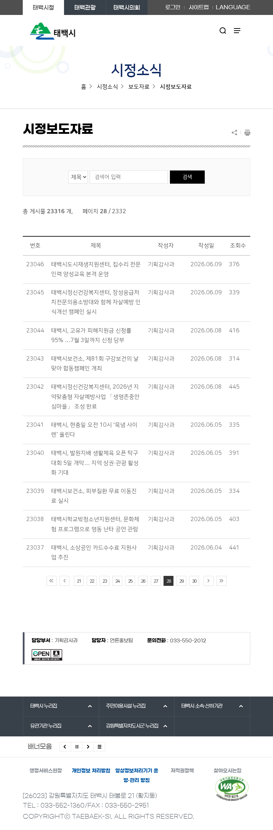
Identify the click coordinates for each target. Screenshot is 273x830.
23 (104, 581)
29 (181, 581)
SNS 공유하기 (236, 132)
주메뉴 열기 (237, 30)
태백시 (43, 706)
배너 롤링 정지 (76, 746)
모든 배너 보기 (99, 746)
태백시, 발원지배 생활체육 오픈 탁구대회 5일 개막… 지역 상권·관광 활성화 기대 (95, 463)
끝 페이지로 (221, 581)
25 (130, 581)
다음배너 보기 (88, 746)
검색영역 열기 (223, 30)
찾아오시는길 (227, 770)
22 (92, 581)
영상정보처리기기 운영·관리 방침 (136, 775)
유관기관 (45, 726)
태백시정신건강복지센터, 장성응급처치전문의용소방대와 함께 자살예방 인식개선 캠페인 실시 (96, 302)
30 (194, 581)
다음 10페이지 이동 (209, 581)
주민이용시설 (125, 706)
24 (117, 581)
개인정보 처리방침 (91, 770)
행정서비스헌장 (46, 770)
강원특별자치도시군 (132, 726)
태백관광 (85, 7)
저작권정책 (182, 770)
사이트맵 (199, 7)
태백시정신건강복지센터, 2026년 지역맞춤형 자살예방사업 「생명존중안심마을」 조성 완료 (95, 396)
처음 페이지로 (52, 581)
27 (156, 581)
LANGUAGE (233, 5)
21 (79, 581)
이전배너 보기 (65, 746)
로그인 (172, 7)
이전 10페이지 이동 (64, 581)
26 (143, 581)
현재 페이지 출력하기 (245, 132)
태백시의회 (126, 7)
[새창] (232, 788)
